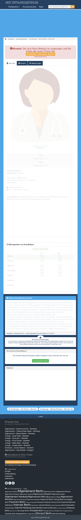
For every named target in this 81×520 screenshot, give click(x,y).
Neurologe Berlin (23, 510)
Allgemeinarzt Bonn (50, 491)
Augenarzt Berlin (46, 499)
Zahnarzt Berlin (43, 513)
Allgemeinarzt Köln (36, 496)
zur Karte (23, 178)
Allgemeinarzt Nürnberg (19, 499)
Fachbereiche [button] (13, 6)
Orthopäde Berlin (36, 510)
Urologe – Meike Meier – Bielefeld (17, 443)
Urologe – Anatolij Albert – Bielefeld (17, 445)
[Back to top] (76, 516)
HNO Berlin (9, 505)
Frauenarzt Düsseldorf (31, 502)
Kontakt (7, 471)
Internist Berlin (22, 504)
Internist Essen (9, 508)
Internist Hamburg (23, 507)
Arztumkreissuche (29, 6)
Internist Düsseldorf (67, 505)
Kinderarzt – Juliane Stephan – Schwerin (19, 448)
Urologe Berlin (31, 514)
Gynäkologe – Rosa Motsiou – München (41, 54)
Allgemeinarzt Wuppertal (33, 499)
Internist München (50, 507)
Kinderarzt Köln (13, 511)
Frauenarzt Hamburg (43, 502)
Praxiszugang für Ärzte (40, 361)
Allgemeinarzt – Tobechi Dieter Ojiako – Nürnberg (22, 431)
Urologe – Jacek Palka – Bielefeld (17, 436)
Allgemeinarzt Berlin (30, 491)
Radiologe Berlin (21, 513)
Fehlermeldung (10, 474)
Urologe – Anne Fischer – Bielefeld (17, 440)
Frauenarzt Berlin (17, 501)
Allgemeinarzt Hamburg (16, 496)
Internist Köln (37, 507)
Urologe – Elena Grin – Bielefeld (16, 438)
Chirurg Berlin (59, 499)
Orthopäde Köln (58, 511)
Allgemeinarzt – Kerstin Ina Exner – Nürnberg (21, 429)
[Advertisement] (40, 23)
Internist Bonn (35, 505)
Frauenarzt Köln (55, 502)
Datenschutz (9, 478)
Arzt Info (11, 63)
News (41, 6)
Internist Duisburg (56, 505)
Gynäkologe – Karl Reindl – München (23, 409)
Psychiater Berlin (10, 513)
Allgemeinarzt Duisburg (26, 494)
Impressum (9, 476)
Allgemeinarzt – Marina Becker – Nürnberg (20, 433)
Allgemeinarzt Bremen (63, 491)
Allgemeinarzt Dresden (12, 494)
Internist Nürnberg (62, 508)
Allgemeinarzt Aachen (11, 491)
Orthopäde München (68, 511)
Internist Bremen (45, 505)
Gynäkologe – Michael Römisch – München (55, 409)
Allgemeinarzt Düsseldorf (42, 494)
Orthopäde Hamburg (48, 511)
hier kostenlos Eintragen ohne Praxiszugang (20, 465)
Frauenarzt (11, 39)
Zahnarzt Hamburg (58, 513)
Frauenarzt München (21, 39)
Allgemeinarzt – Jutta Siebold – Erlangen (19, 450)
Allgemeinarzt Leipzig (53, 497)
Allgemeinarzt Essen (58, 494)
